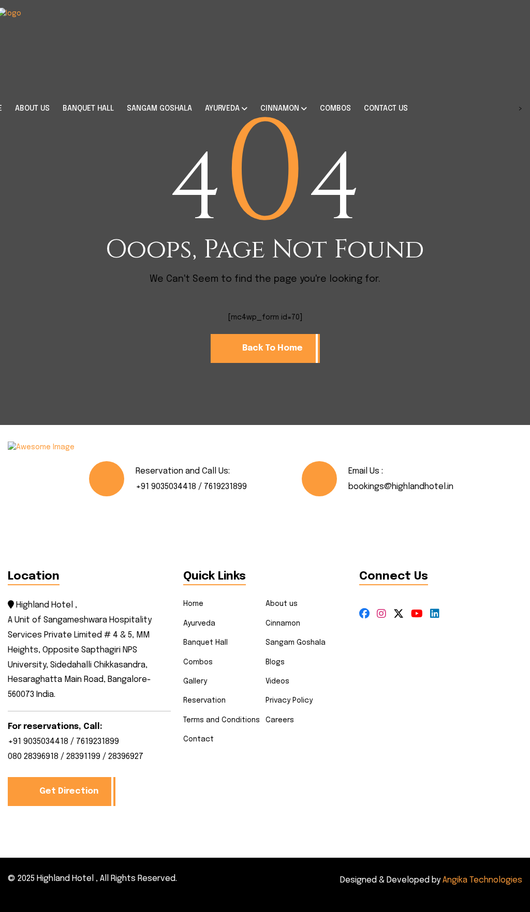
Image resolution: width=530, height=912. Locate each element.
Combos (198, 662)
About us (282, 603)
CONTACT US (386, 108)
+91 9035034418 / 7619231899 (191, 486)
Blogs (275, 662)
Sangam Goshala (296, 642)
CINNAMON (279, 108)
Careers (280, 720)
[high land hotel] (61, 46)
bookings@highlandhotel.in (400, 486)
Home (193, 603)
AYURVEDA (222, 108)
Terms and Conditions (221, 720)
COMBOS (335, 108)
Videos (277, 681)
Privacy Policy (289, 700)
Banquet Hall (205, 642)
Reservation (204, 700)
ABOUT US (32, 108)
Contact (198, 739)
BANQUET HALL (88, 108)
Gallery (195, 681)
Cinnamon (283, 623)
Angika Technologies (482, 880)
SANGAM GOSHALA (159, 108)
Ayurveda (199, 623)
